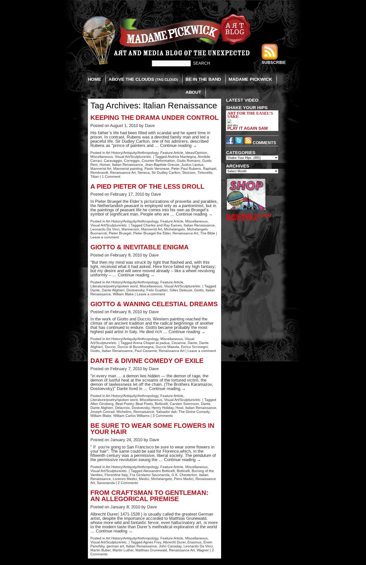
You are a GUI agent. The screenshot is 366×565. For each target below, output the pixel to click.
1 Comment (111, 176)
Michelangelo (174, 229)
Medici (144, 479)
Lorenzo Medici (125, 479)
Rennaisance (143, 412)
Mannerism (130, 229)
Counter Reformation (158, 161)
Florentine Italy (116, 475)
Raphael (209, 169)
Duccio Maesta (167, 347)
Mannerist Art (100, 169)
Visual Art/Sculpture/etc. (133, 157)
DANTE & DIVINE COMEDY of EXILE (146, 360)
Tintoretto (204, 172)
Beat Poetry (125, 404)
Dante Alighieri (113, 290)
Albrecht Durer (174, 542)
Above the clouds (143, 79)
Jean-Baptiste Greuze (162, 165)
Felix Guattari (157, 290)
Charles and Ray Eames (162, 225)
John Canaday (170, 546)
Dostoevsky (135, 290)
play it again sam (247, 128)
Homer (105, 165)
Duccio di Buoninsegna (136, 347)
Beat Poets (144, 404)
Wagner (203, 550)
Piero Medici (183, 479)
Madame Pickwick (250, 79)
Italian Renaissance (127, 165)
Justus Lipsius (192, 165)
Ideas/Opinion (196, 153)
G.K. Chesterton (184, 475)
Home (94, 79)
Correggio (132, 161)
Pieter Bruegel (120, 233)
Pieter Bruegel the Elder (152, 233)
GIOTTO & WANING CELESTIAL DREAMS (154, 304)
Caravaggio (113, 161)
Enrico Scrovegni (194, 347)
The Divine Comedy (194, 412)
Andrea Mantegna (182, 157)
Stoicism (188, 172)
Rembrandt (99, 172)
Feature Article (171, 153)
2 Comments (128, 483)
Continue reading (178, 145)
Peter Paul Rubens (186, 169)
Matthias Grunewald (151, 550)
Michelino (124, 412)
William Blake (123, 294)
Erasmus (194, 542)
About (193, 92)
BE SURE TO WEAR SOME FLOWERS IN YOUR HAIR (152, 428)
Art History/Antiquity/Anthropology (132, 153)
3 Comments (163, 416)
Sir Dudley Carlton (166, 172)
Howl (179, 408)
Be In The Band (203, 79)
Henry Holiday (163, 408)
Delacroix (122, 408)
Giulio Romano (188, 161)
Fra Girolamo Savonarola (150, 475)
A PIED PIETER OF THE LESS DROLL (147, 186)
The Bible (207, 233)
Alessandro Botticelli (159, 471)
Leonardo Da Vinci (105, 229)
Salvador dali (166, 412)
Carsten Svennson (184, 404)
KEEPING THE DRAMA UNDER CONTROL (154, 117)
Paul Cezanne (146, 351)
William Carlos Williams (131, 416)
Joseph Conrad (102, 412)
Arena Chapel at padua (151, 343)
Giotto (199, 290)
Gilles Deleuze (181, 290)
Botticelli (161, 404)
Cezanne (179, 343)
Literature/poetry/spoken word (114, 286)
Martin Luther (123, 550)
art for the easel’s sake (250, 115)
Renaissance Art (123, 172)
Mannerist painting (127, 169)
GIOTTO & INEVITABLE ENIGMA (139, 247)
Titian (94, 176)
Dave (150, 125)
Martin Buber (100, 550)
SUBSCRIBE (274, 62)
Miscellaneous (101, 157)
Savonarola (106, 483)
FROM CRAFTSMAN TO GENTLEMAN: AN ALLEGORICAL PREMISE (149, 496)
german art (115, 546)
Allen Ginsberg (102, 404)
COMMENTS (264, 143)
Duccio (110, 347)
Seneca (144, 172)
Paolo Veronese (156, 169)
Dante (95, 290)
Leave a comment (104, 237)
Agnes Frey (152, 542)
